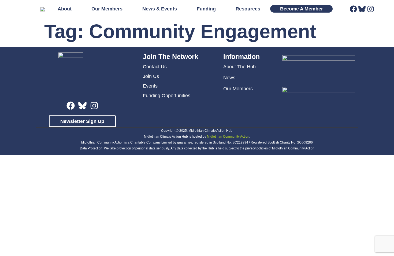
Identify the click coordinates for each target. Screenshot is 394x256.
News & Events (159, 9)
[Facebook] (353, 9)
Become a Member (301, 9)
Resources (248, 9)
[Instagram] (370, 9)
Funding (206, 9)
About (65, 9)
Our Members (106, 9)
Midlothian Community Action (228, 136)
